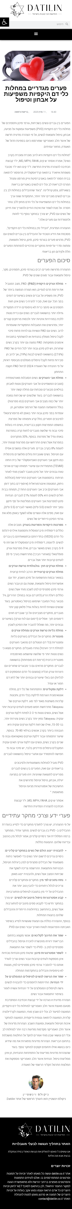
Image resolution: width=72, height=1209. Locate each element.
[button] (36, 34)
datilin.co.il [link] (58, 1173)
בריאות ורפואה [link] (21, 112)
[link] (4, 22)
